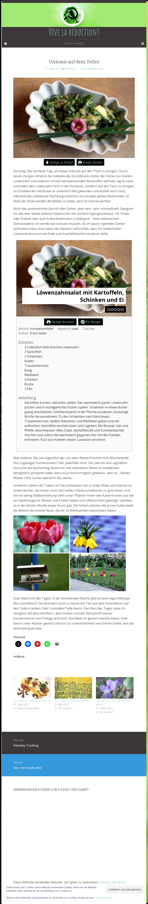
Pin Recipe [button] (92, 322)
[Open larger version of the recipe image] (74, 278)
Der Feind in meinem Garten (72, 700)
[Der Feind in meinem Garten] (73, 687)
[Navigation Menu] (142, 43)
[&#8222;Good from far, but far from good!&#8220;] (115, 687)
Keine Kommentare (92, 69)
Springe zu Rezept (61, 162)
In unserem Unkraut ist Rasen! (32, 700)
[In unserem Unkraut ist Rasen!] (32, 687)
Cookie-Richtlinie (104, 897)
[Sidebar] (5, 43)
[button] (108, 309)
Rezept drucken (92, 162)
